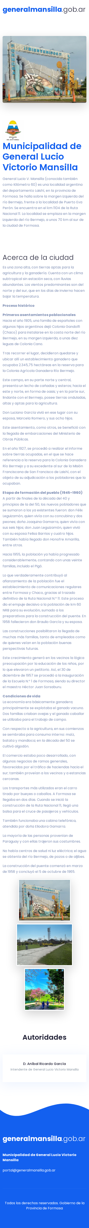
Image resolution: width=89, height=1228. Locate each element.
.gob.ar (44, 9)
